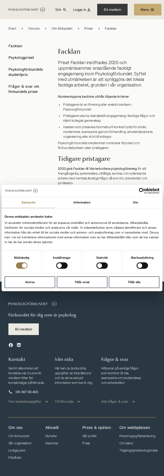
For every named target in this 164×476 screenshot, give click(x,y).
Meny (145, 9)
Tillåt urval (82, 282)
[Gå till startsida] (32, 303)
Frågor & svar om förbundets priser (23, 89)
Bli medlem (112, 9)
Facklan (15, 45)
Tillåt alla (134, 282)
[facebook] (11, 345)
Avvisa (30, 282)
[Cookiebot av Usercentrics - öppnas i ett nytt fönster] (141, 191)
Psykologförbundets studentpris (25, 72)
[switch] (62, 265)
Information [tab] (82, 202)
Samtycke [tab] (28, 202)
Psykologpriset (21, 57)
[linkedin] (19, 345)
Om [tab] (135, 202)
